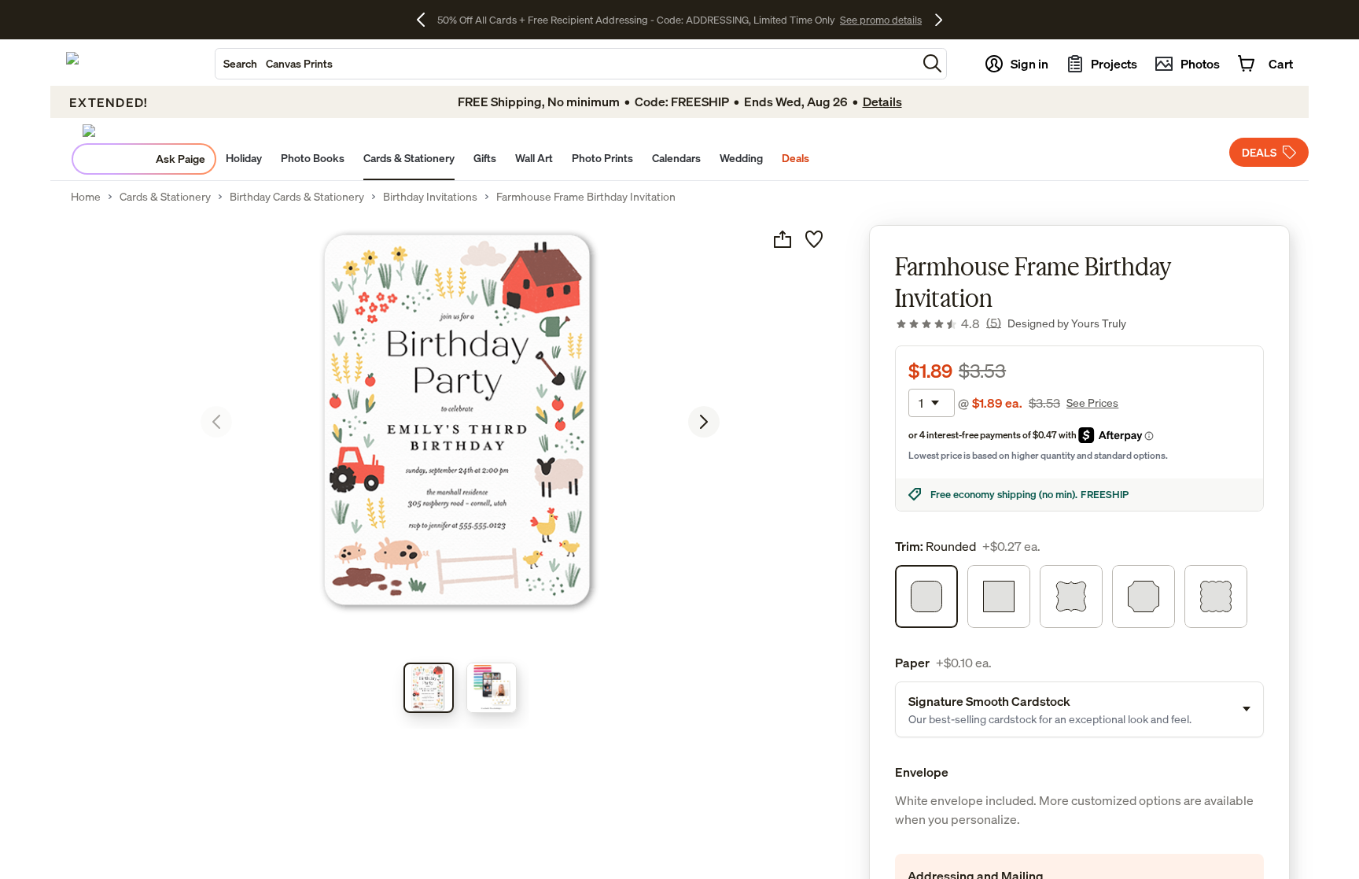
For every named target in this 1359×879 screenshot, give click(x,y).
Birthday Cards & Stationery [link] (297, 196)
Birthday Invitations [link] (430, 196)
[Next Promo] (938, 19)
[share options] (782, 239)
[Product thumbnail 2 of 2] (491, 688)
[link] (948, 323)
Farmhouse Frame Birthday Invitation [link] (586, 196)
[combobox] (566, 64)
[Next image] (704, 422)
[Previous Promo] (426, 20)
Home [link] (86, 196)
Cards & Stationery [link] (165, 196)
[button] (932, 63)
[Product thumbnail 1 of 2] (428, 688)
